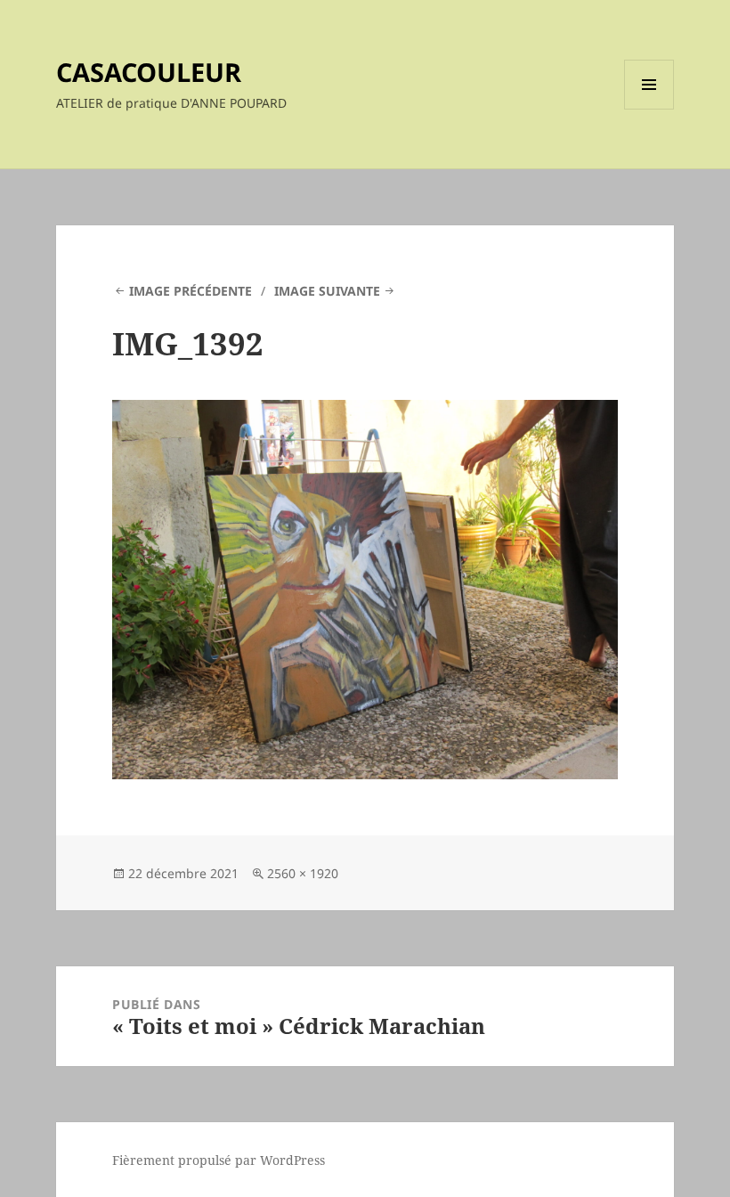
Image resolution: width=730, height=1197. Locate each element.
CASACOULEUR (148, 71)
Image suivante (327, 290)
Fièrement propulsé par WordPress (218, 1160)
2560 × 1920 (302, 873)
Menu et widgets (649, 109)
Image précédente (190, 290)
